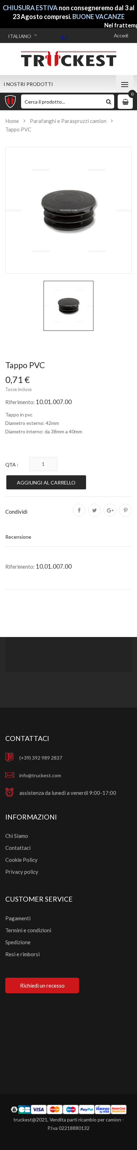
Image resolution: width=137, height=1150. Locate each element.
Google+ (110, 515)
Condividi (79, 515)
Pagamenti (18, 918)
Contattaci (18, 848)
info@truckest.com (40, 775)
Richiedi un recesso (42, 985)
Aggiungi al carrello (46, 483)
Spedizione (18, 942)
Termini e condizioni (28, 930)
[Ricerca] (109, 101)
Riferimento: (20, 402)
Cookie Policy (21, 860)
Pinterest (125, 515)
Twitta (94, 515)
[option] (68, 306)
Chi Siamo (16, 836)
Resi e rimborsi (22, 954)
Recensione (18, 537)
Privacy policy (21, 871)
